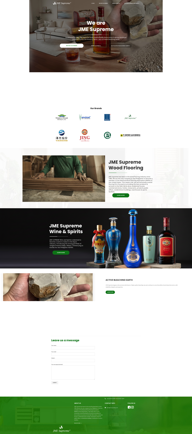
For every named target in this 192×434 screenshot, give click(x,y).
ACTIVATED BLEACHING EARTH (120, 46)
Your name (53, 345)
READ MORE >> (78, 423)
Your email (53, 351)
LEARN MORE (121, 195)
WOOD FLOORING (71, 45)
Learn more (110, 292)
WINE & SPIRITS (96, 46)
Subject (53, 358)
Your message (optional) (57, 364)
